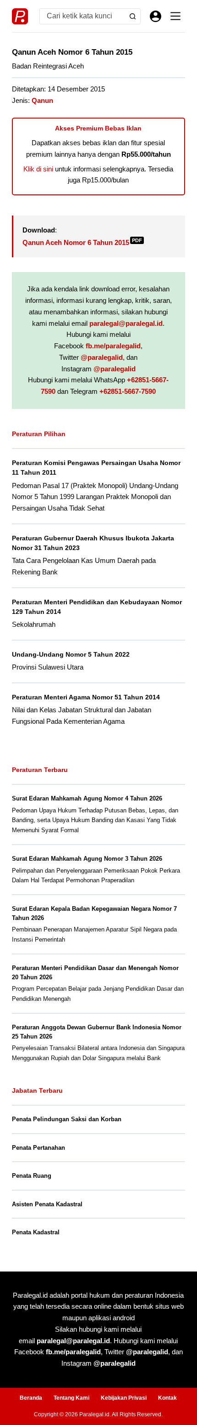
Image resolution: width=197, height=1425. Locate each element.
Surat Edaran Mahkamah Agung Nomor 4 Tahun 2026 (87, 798)
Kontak (167, 1398)
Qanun (42, 100)
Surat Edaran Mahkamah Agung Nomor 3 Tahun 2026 (87, 858)
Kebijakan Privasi (124, 1398)
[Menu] (175, 16)
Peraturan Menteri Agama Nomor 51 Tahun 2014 (86, 697)
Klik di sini (38, 169)
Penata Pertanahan (38, 1147)
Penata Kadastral (36, 1232)
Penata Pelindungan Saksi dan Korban (66, 1119)
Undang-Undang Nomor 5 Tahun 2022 (71, 654)
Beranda (31, 1398)
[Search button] (132, 16)
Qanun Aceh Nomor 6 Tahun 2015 (82, 242)
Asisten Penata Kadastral (47, 1204)
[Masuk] (155, 16)
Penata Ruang (31, 1175)
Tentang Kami (71, 1398)
